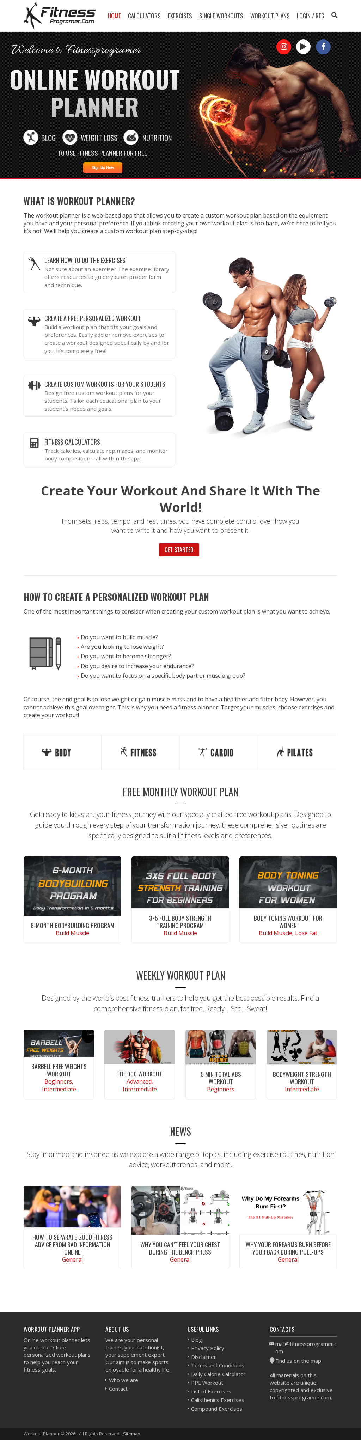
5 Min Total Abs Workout (221, 1077)
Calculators (144, 15)
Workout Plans (270, 15)
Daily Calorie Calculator (218, 1374)
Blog (196, 1339)
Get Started (179, 549)
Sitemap (131, 1433)
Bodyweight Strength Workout (302, 1077)
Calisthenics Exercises (217, 1399)
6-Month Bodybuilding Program (72, 925)
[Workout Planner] (60, 15)
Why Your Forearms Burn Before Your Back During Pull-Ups (288, 1248)
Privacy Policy (207, 1347)
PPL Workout (207, 1382)
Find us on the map (298, 1360)
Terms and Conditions (217, 1365)
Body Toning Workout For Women (288, 921)
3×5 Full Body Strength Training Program (180, 921)
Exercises (180, 15)
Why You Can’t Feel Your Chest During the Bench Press (180, 1248)
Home (114, 15)
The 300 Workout (140, 1073)
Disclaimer (203, 1356)
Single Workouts (221, 15)
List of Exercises (211, 1391)
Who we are (123, 1380)
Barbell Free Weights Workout (59, 1070)
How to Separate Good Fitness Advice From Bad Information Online (72, 1244)
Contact (118, 1388)
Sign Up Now (103, 167)
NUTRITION (157, 137)
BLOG (48, 137)
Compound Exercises (216, 1408)
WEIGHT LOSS (99, 137)
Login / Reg (310, 15)
